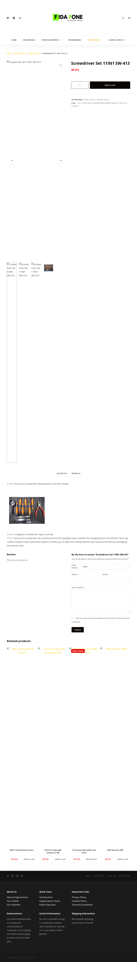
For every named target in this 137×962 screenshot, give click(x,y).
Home (14, 40)
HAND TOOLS (90, 99)
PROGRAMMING (74, 40)
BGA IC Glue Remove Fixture (22, 850)
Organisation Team (49, 900)
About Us (111, 876)
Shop (88, 876)
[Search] (123, 18)
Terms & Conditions (82, 904)
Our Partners (13, 904)
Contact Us (99, 876)
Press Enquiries (47, 904)
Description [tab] (62, 473)
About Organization (17, 897)
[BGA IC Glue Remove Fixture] (22, 747)
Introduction (46, 897)
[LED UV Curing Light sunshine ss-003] (53, 747)
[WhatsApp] (22, 876)
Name (75, 574)
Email (105, 574)
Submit (77, 629)
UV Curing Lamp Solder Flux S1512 (84, 851)
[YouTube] (17, 876)
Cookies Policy (79, 900)
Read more (91, 859)
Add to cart (110, 85)
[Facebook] (8, 18)
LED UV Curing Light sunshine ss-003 (53, 851)
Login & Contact (116, 40)
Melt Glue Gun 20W (115, 850)
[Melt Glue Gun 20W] (115, 747)
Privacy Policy (79, 897)
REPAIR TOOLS (93, 40)
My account (124, 876)
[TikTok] (20, 18)
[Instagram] (14, 18)
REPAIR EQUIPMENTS (50, 40)
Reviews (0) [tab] (76, 473)
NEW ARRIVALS (29, 40)
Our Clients (13, 900)
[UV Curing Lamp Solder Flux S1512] (84, 747)
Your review (78, 587)
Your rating (74, 566)
